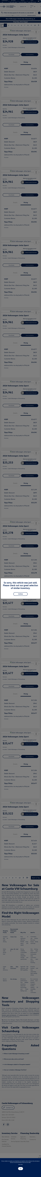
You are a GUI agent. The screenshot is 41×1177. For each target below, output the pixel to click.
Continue (20, 594)
